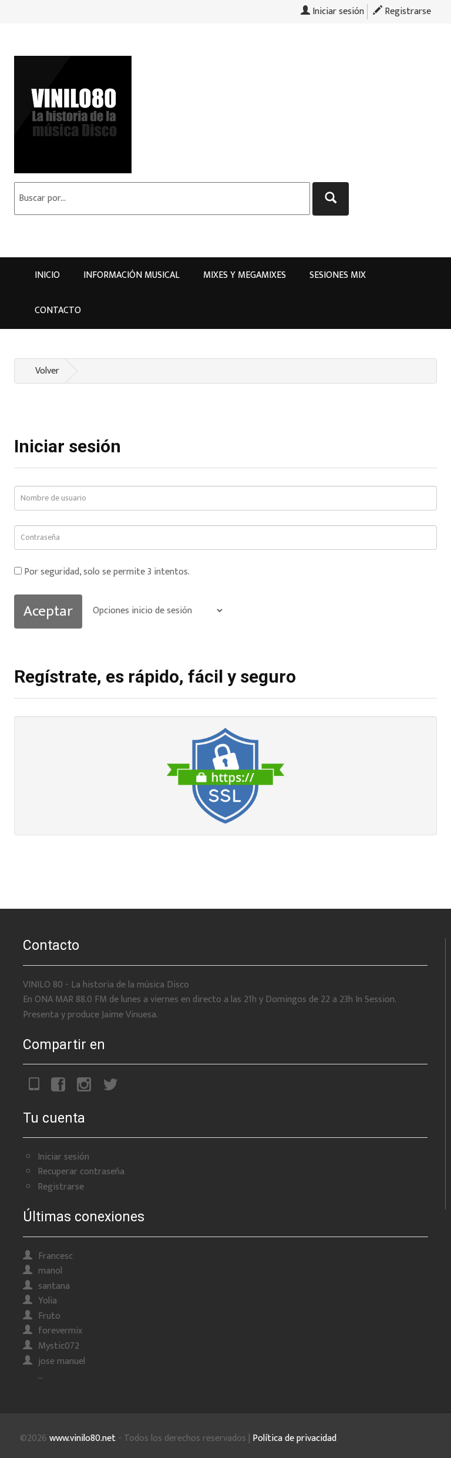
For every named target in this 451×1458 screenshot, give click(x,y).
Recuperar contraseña (81, 1172)
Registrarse (406, 11)
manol (50, 1271)
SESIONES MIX (337, 275)
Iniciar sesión (337, 11)
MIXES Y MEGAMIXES (244, 275)
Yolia (47, 1301)
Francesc (55, 1256)
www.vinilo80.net (82, 1438)
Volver (47, 371)
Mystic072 (58, 1346)
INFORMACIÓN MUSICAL (131, 275)
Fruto (49, 1316)
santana (54, 1286)
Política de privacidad (294, 1438)
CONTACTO (58, 310)
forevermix (60, 1331)
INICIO (47, 275)
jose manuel (61, 1361)
